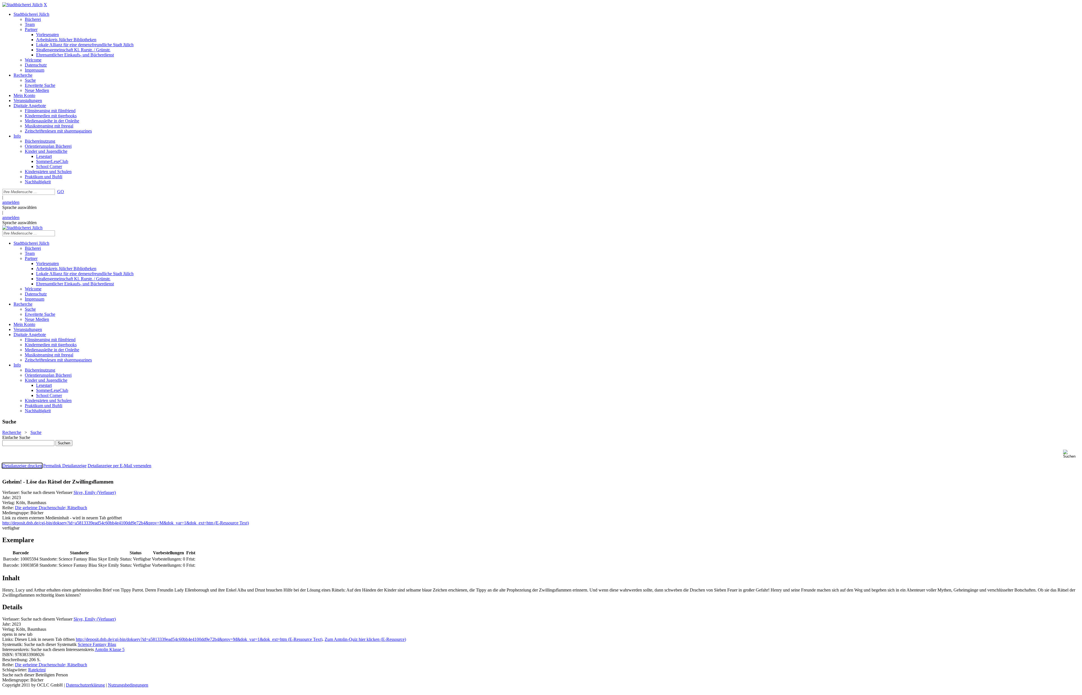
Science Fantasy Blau (97, 644)
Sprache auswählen (19, 207)
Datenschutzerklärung (85, 685)
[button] (1071, 454)
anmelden (10, 202)
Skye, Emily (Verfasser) (95, 492)
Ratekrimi (37, 669)
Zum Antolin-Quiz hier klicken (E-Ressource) (365, 639)
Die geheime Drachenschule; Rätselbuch (51, 507)
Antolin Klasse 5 (110, 649)
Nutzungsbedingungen (128, 685)
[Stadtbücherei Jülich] (22, 4)
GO (60, 191)
